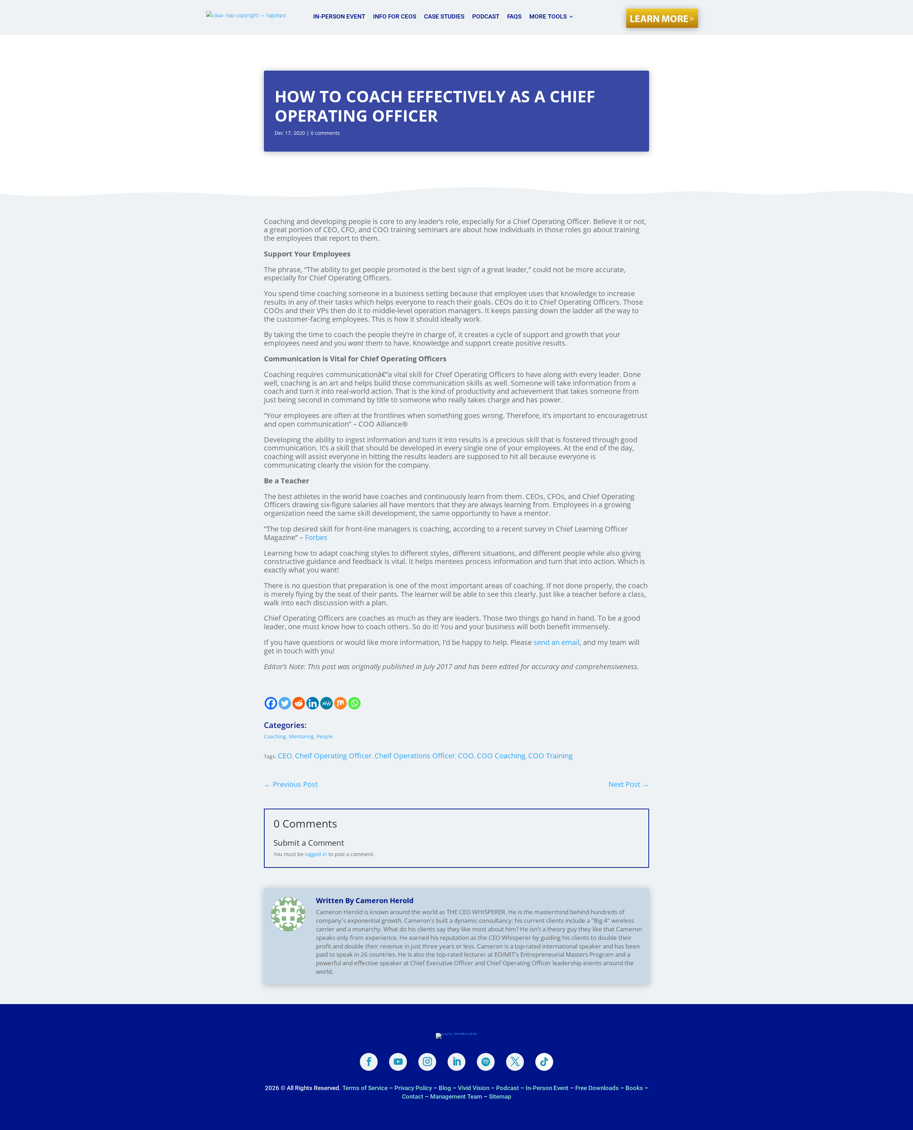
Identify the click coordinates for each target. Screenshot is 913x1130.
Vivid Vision (473, 1087)
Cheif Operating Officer (333, 755)
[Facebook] (271, 703)
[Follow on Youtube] (398, 1062)
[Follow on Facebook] (369, 1062)
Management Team (456, 1096)
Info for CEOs (394, 16)
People (325, 736)
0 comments (325, 132)
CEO (285, 755)
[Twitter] (285, 703)
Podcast (485, 16)
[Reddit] (298, 703)
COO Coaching (501, 755)
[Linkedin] (312, 703)
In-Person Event (339, 16)
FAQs (514, 16)
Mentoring (301, 736)
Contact (412, 1096)
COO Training (550, 755)
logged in (316, 854)
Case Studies (444, 16)
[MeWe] (326, 703)
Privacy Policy (413, 1087)
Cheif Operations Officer (414, 755)
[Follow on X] (515, 1062)
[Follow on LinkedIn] (456, 1062)
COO (466, 755)
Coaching (275, 736)
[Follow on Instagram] (427, 1062)
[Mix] (340, 703)
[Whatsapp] (354, 703)
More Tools (548, 16)
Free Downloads (597, 1087)
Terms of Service (365, 1087)
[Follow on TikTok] (544, 1062)
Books (634, 1087)
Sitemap (500, 1096)
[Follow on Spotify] (486, 1062)
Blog (445, 1087)
